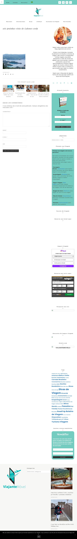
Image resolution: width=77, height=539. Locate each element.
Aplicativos (64, 373)
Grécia (68, 397)
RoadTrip (61, 411)
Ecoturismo (62, 396)
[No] (75, 535)
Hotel (65, 400)
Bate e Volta (64, 375)
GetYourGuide (63, 202)
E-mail (5, 137)
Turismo (56, 422)
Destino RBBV (56, 384)
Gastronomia (62, 397)
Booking (64, 174)
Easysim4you (67, 196)
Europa (56, 397)
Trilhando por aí (57, 419)
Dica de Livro (64, 386)
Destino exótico (66, 381)
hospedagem (57, 400)
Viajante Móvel (38, 12)
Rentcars (67, 191)
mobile (59, 406)
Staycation (56, 417)
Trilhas (65, 419)
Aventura (55, 375)
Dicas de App (55, 389)
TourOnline (64, 417)
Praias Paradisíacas (65, 409)
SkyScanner (61, 168)
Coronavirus (56, 382)
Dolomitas (55, 396)
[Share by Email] (11, 74)
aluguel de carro (56, 373)
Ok (39, 536)
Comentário (7, 111)
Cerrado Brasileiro (59, 380)
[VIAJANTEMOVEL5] (52, 337)
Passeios (66, 406)
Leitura (58, 403)
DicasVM (64, 393)
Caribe (67, 377)
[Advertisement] (36, 42)
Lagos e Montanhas (64, 401)
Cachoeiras (61, 377)
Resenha (54, 411)
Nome (5, 130)
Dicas (71, 386)
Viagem (64, 421)
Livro (61, 404)
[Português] (31, 2)
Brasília (54, 377)
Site (4, 144)
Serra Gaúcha (66, 414)
